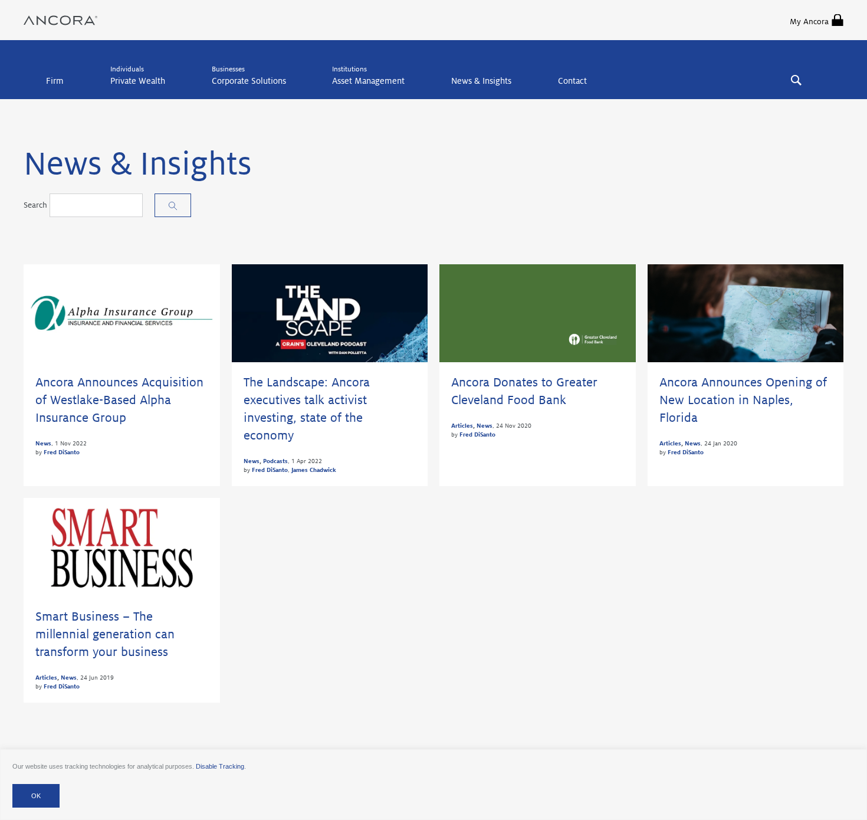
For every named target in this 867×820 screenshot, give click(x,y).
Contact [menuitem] (572, 81)
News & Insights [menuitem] (481, 81)
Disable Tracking (220, 766)
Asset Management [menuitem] (368, 81)
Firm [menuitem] (55, 81)
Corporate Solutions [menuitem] (249, 81)
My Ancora (809, 21)
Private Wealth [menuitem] (137, 81)
